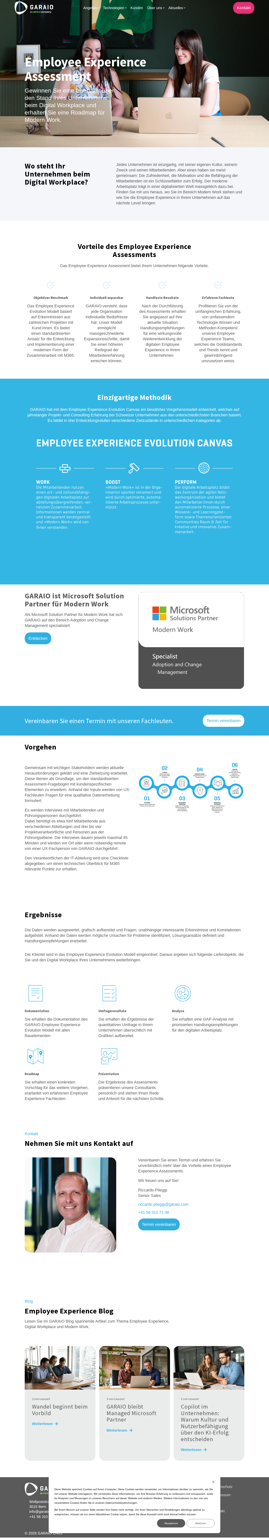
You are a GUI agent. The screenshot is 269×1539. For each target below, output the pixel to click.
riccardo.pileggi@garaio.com (163, 1204)
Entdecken (38, 638)
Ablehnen (200, 1523)
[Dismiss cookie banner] (213, 1482)
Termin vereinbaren (223, 720)
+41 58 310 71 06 (153, 1212)
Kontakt (244, 7)
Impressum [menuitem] (221, 1495)
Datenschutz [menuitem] (222, 1487)
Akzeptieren (171, 1523)
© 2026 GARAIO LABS (43, 1533)
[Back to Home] (34, 7)
